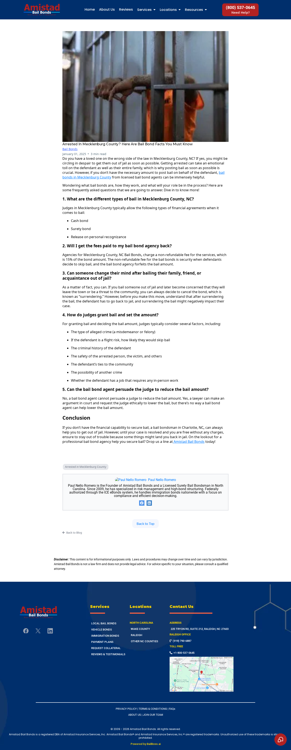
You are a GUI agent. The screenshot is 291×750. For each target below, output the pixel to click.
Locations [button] (169, 9)
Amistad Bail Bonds (189, 441)
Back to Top (145, 523)
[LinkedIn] (149, 503)
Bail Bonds (70, 149)
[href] (201, 674)
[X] (38, 631)
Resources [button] (194, 9)
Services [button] (145, 9)
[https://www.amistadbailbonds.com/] (45, 612)
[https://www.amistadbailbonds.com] (42, 10)
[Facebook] (141, 503)
